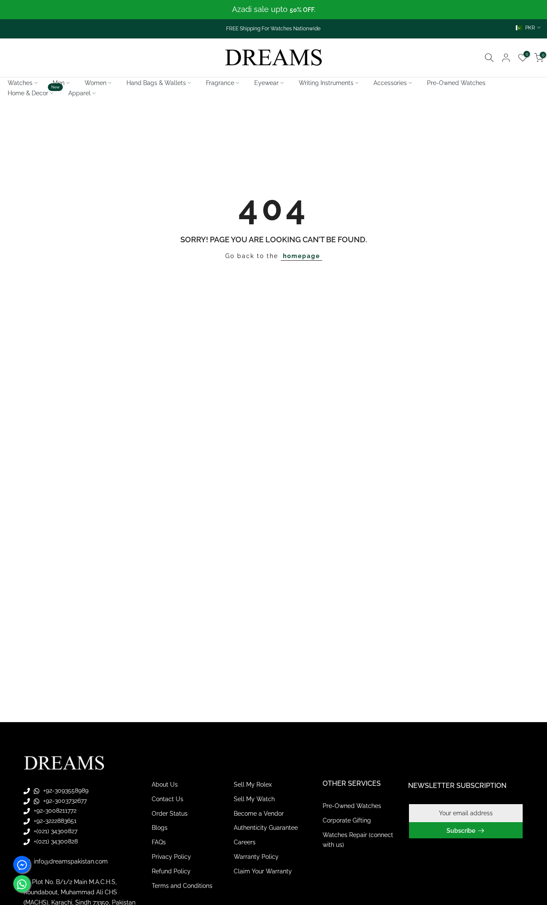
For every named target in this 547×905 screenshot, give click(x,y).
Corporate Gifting (347, 820)
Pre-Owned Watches (456, 82)
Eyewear (266, 82)
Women (95, 82)
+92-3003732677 (64, 800)
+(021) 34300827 (54, 831)
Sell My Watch (254, 799)
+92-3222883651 (54, 820)
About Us (165, 784)
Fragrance (220, 82)
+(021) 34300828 (55, 841)
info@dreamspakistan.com (70, 861)
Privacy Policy (171, 856)
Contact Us (167, 799)
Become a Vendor (259, 813)
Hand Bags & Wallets (156, 82)
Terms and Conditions (182, 885)
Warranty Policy (256, 856)
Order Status (170, 813)
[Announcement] (273, 9)
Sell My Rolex (253, 784)
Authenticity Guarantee (266, 827)
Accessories (390, 82)
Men (59, 82)
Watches (20, 82)
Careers (245, 842)
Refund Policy (171, 871)
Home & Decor (34, 92)
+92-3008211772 (54, 810)
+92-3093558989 (64, 790)
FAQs (159, 842)
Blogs (160, 827)
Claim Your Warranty (263, 871)
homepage (301, 256)
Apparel (79, 93)
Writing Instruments (326, 82)
